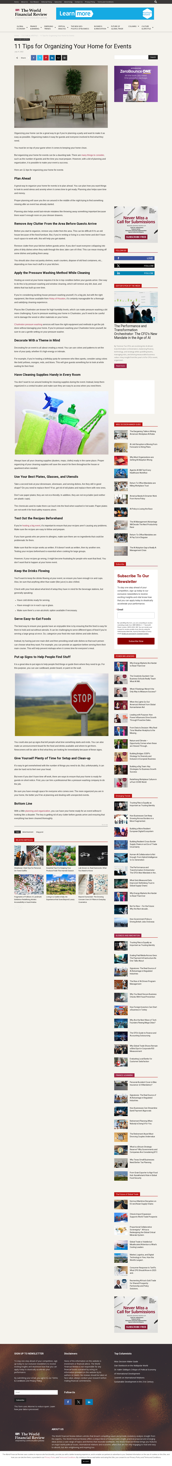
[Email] (58, 57)
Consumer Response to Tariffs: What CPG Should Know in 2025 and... (143, 1270)
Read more (120, 366)
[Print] (64, 57)
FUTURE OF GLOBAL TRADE (117, 27)
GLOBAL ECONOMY (21, 27)
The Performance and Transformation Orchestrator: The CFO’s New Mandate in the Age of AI (135, 332)
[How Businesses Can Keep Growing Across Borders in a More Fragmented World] (121, 819)
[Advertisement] (134, 397)
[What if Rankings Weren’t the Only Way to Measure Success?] (121, 692)
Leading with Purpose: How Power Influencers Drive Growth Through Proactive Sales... (143, 717)
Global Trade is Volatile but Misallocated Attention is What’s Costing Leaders (143, 1244)
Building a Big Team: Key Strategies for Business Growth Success (143, 769)
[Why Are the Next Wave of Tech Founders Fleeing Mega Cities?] (121, 1023)
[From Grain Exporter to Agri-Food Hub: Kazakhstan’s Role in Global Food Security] (121, 1176)
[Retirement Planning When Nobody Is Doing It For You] (121, 1124)
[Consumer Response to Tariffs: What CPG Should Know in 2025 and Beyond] (121, 1271)
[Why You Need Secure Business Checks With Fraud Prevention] (121, 997)
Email (120, 609)
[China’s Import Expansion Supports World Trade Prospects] (121, 1217)
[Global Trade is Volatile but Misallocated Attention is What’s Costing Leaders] (121, 1245)
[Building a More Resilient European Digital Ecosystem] (121, 832)
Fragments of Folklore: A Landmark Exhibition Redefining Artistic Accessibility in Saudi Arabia (28, 899)
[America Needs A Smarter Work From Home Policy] (121, 499)
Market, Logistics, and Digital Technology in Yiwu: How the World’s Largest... (142, 1257)
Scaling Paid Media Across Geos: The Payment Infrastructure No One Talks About (143, 958)
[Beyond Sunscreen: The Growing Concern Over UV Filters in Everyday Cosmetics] (93, 884)
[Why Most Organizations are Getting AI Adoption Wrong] (121, 460)
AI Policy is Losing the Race (141, 509)
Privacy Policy (90, 2)
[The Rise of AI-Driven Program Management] (121, 984)
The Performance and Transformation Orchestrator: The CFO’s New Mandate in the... (143, 870)
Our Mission (34, 2)
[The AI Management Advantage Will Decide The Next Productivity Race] (121, 525)
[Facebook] (33, 57)
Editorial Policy (46, 2)
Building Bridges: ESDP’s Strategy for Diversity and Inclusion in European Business (143, 756)
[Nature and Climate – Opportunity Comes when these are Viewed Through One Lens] (121, 744)
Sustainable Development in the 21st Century (133, 1381)
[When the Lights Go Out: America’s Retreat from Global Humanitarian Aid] (121, 705)
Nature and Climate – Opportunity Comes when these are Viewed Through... (143, 743)
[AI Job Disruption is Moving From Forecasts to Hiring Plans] (121, 447)
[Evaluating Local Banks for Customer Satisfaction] (121, 1062)
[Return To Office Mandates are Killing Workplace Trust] (121, 486)
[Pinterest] (46, 57)
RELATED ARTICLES (24, 840)
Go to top (105, 824)
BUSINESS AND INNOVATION (128, 936)
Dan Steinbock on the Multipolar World (131, 1365)
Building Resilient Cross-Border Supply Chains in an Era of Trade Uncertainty (143, 844)
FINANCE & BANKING (34, 27)
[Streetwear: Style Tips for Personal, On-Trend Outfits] (29, 856)
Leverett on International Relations (129, 1377)
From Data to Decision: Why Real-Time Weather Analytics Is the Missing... (144, 730)
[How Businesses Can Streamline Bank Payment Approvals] (121, 1111)
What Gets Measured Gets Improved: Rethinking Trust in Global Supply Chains (142, 883)
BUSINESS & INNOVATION (100, 27)
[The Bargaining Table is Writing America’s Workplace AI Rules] (121, 434)
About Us (24, 2)
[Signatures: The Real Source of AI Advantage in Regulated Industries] (121, 971)
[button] (156, 2)
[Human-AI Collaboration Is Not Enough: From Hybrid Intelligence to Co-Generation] (121, 858)
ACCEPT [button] (86, 1461)
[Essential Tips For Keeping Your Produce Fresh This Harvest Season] (61, 856)
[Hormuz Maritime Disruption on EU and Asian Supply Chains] (121, 1204)
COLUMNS (132, 26)
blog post (39, 832)
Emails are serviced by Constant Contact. (135, 633)
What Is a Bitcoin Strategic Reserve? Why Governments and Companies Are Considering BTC (143, 1149)
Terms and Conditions (105, 2)
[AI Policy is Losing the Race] (121, 512)
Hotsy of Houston (57, 298)
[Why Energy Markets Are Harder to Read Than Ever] (121, 666)
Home (16, 2)
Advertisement (27, 832)
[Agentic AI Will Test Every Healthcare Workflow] (121, 473)
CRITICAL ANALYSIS (62, 27)
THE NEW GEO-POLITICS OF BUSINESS (80, 27)
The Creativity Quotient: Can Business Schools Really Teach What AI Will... (143, 678)
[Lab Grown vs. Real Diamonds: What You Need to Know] (93, 856)
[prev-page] (16, 907)
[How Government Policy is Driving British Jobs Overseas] (121, 922)
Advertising (68, 2)
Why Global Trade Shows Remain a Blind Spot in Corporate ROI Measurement (144, 1048)
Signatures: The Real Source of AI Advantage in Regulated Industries (143, 971)
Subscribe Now (136, 641)
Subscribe (58, 2)
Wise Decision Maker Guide (126, 1361)
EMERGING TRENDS (48, 27)
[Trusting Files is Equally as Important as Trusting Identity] (121, 806)
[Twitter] (39, 57)
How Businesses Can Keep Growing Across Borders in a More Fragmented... (142, 818)
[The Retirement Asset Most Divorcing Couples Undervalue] (121, 1137)
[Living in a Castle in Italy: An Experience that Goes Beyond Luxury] (61, 884)
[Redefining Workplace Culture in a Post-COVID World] (121, 782)
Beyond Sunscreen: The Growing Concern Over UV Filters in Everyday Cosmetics (92, 899)
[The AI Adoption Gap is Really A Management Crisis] (121, 551)
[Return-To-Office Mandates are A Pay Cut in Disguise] (121, 538)
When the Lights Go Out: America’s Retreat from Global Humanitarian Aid (142, 704)
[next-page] (20, 907)
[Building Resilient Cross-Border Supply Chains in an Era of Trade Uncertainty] (121, 845)
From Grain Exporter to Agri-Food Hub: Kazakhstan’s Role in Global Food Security (144, 1175)
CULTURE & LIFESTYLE (146, 27)
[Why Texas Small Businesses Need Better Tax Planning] (121, 1163)
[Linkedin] (52, 57)
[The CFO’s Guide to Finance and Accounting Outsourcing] (121, 1036)
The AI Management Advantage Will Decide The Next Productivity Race (143, 524)
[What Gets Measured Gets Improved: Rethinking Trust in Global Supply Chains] (121, 883)
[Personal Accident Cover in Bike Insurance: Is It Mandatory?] (121, 1085)
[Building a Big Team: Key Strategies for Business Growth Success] (121, 770)
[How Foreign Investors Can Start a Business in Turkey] (121, 1010)
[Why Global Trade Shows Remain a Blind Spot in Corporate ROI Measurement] (121, 1049)
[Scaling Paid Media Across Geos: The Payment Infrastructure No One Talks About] (121, 958)
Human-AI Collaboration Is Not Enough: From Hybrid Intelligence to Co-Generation (143, 857)
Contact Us (79, 2)
